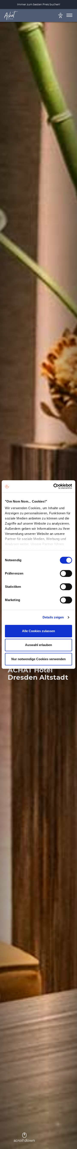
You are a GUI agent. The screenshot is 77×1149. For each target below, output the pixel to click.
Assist (66, 16)
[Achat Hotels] (13, 16)
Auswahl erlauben (38, 645)
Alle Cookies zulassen (38, 631)
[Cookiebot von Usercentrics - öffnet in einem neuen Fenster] (54, 486)
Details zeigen (53, 617)
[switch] (66, 573)
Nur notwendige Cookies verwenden (38, 659)
